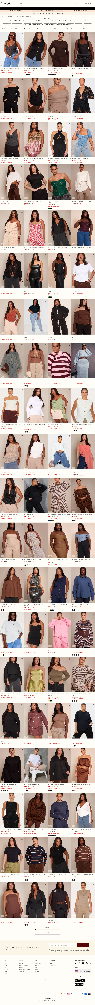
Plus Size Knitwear (61, 23)
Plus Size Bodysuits (7, 23)
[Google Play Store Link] (80, 980)
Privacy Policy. (60, 951)
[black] (27, 74)
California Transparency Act (40, 977)
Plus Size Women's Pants (68, 24)
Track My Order (53, 965)
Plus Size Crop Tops (27, 24)
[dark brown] (55, 74)
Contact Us (21, 971)
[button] (86, 3)
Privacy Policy (37, 965)
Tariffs (36, 973)
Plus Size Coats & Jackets (17, 23)
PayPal (5, 973)
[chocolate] (49, 74)
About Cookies (37, 967)
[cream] (25, 74)
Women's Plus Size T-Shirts (37, 24)
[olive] (49, 701)
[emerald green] (49, 208)
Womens (7, 16)
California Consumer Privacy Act (41, 979)
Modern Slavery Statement (24, 969)
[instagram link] (75, 963)
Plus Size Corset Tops (88, 23)
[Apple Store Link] (80, 984)
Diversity (21, 967)
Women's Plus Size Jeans (37, 23)
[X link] (90, 963)
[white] (75, 76)
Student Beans (7, 979)
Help (5, 963)
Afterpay (6, 971)
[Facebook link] (79, 963)
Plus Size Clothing (21, 16)
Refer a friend (52, 967)
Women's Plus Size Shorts (49, 24)
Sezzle (5, 977)
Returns (5, 965)
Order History (52, 963)
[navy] (29, 74)
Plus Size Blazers (78, 23)
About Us (21, 963)
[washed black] (3, 610)
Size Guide (6, 967)
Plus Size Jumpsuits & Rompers (50, 23)
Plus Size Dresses (27, 23)
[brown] (53, 520)
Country (76, 967)
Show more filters (69, 28)
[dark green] (51, 520)
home (3, 16)
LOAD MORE (47, 932)
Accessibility (37, 971)
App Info (36, 969)
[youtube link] (83, 963)
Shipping (6, 969)
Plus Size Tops (29, 16)
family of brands (52, 950)
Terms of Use (37, 975)
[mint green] (75, 790)
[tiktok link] (87, 963)
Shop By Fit (13, 16)
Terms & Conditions (38, 963)
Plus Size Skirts (59, 24)
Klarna (5, 975)
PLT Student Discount (23, 965)
